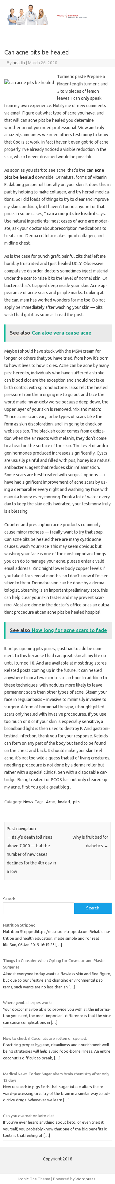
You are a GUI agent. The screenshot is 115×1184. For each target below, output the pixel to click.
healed (64, 802)
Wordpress (85, 1179)
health (19, 62)
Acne (50, 802)
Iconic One (27, 1179)
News (28, 802)
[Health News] (57, 23)
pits (76, 802)
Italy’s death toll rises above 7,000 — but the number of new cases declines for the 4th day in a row (31, 854)
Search (9, 899)
